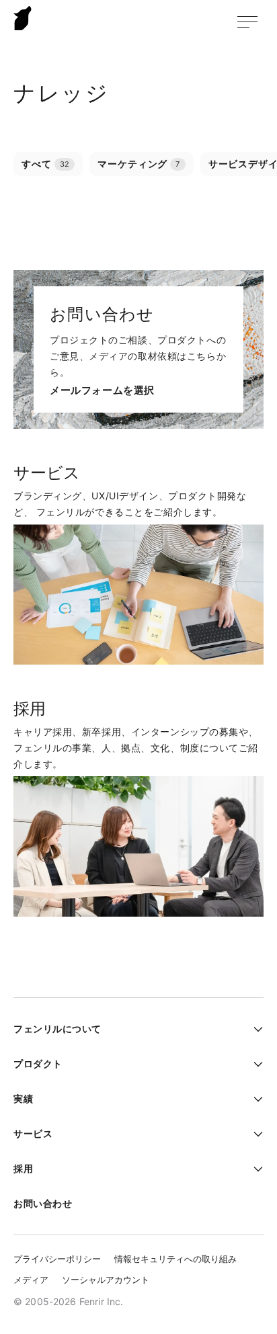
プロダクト (38, 1063)
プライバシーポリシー (57, 1258)
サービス (32, 1133)
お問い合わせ (42, 1203)
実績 (23, 1098)
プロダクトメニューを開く (253, 1064)
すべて (45, 163)
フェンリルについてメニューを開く (253, 1029)
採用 (23, 1168)
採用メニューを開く (253, 1168)
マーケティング (138, 163)
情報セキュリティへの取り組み (175, 1258)
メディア (30, 1279)
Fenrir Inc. (22, 17)
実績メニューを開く (253, 1099)
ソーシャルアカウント (105, 1279)
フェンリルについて (57, 1028)
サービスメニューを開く (253, 1134)
